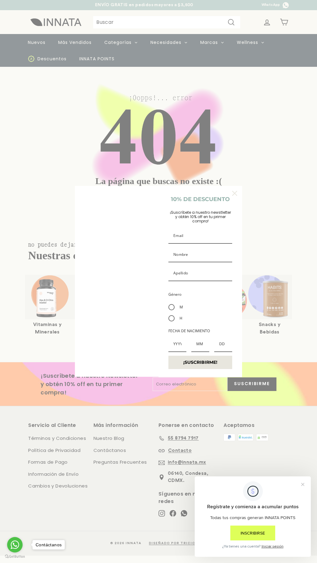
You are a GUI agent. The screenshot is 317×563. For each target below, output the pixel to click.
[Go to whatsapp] (15, 544)
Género (174, 294)
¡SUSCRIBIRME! (200, 362)
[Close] (234, 193)
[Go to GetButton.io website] (15, 557)
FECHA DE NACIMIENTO (189, 330)
